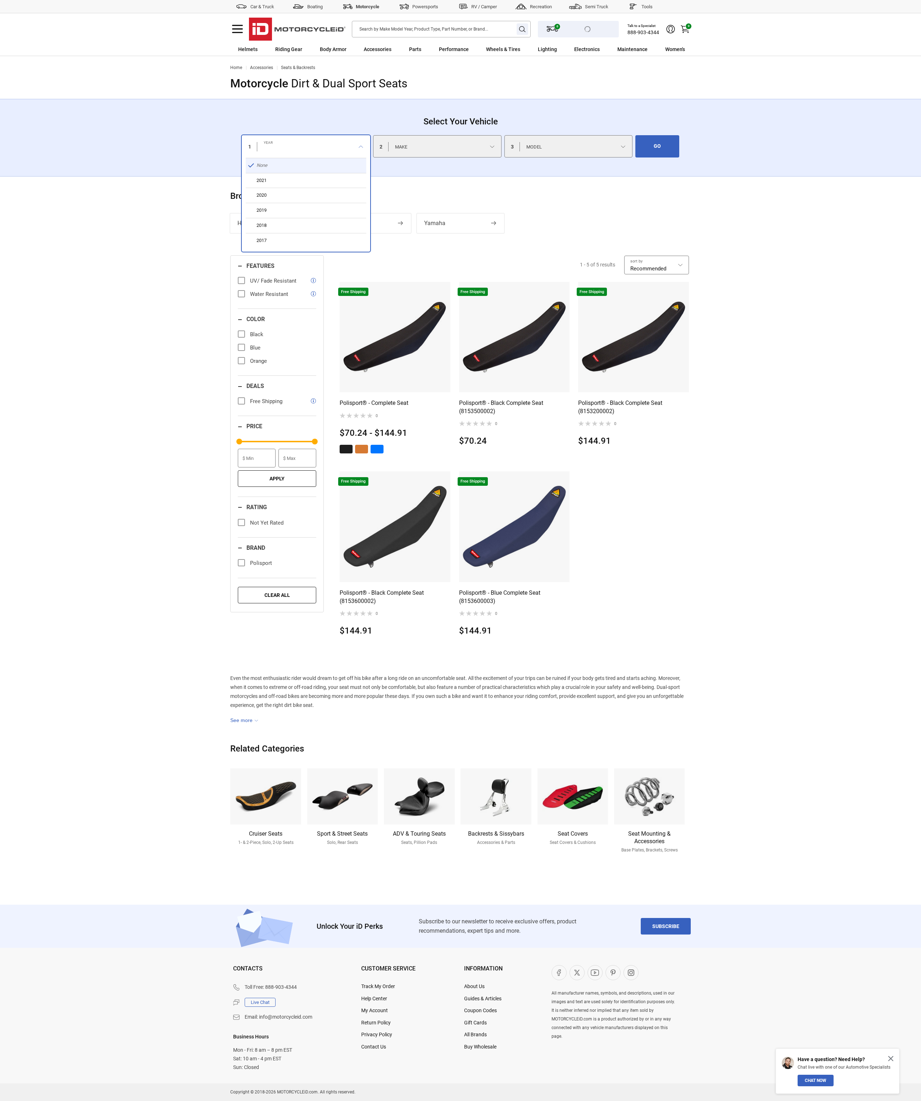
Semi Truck (596, 6)
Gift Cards (475, 1022)
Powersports (425, 6)
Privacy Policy (376, 1034)
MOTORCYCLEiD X (577, 972)
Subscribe (665, 926)
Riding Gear (288, 49)
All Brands (475, 1034)
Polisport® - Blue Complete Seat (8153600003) (499, 596)
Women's (675, 49)
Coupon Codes (480, 1010)
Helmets (248, 49)
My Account (374, 1010)
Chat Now (815, 1080)
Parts (415, 49)
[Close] (890, 1058)
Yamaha (434, 223)
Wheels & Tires (503, 49)
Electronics (587, 49)
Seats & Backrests (298, 67)
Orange (258, 361)
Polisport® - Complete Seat (374, 402)
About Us (474, 986)
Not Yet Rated (266, 523)
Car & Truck (262, 6)
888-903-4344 (643, 32)
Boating (315, 6)
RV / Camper (484, 6)
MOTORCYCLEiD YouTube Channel (595, 972)
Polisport (261, 563)
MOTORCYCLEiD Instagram (631, 972)
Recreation (541, 6)
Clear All (277, 595)
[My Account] (670, 29)
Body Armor (333, 49)
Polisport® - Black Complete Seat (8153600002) (382, 596)
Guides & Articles (483, 998)
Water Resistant (269, 294)
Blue (255, 347)
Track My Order (378, 986)
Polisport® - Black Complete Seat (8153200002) (620, 406)
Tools (647, 6)
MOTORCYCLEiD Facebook (559, 972)
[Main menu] (237, 29)
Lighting (547, 49)
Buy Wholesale (480, 1047)
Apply (277, 478)
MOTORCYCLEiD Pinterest (613, 972)
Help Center (374, 998)
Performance (454, 49)
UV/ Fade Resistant (273, 281)
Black (256, 334)
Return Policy (376, 1022)
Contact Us (373, 1047)
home (236, 67)
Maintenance (632, 49)
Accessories (377, 49)
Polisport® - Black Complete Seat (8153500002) (501, 406)
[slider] (239, 441)
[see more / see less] (244, 720)
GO (657, 146)
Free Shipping (266, 401)
